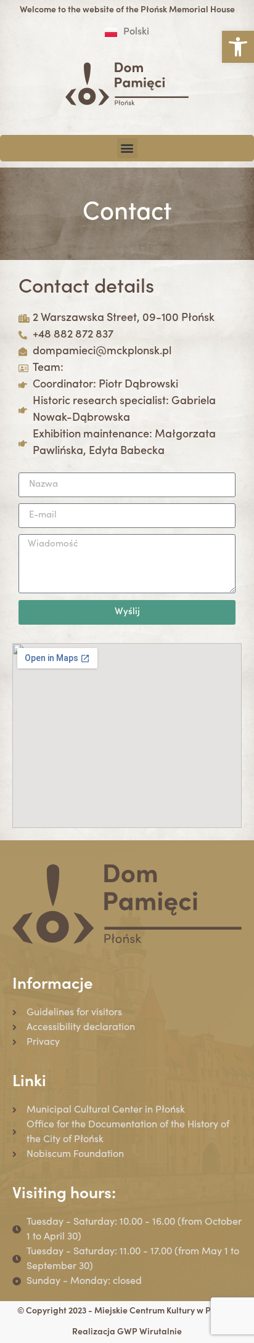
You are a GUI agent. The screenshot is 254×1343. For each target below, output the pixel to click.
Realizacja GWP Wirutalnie (127, 1332)
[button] (238, 47)
